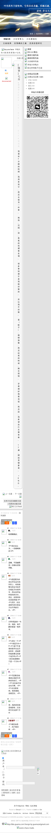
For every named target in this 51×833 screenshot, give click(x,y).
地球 (6, 73)
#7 (8, 669)
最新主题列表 (33, 55)
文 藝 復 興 (6, 43)
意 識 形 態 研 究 (35, 43)
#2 (8, 540)
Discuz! (18, 810)
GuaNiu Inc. (17, 813)
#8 (8, 699)
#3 (8, 557)
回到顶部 (4, 790)
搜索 (29, 49)
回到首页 (6, 792)
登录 (31, 33)
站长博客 (33, 806)
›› (15, 523)
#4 (8, 573)
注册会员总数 (33, 76)
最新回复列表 (33, 58)
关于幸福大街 (19, 806)
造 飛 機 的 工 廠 (20, 43)
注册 (47, 33)
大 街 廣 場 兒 (31, 39)
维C (9, 542)
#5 (8, 616)
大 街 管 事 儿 (18, 39)
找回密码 (39, 33)
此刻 (30, 88)
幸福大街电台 (33, 64)
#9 (8, 718)
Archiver (25, 813)
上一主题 (9, 494)
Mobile (31, 813)
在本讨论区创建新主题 (12, 501)
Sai (41, 810)
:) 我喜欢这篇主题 (14, 503)
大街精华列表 (33, 61)
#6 (8, 635)
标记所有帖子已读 (34, 68)
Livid (35, 810)
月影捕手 (11, 720)
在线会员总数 (33, 74)
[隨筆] (19, 69)
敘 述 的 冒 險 (9, 52)
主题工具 (20, 58)
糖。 (6, 70)
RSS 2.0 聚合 (32, 52)
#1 (8, 528)
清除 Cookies (7, 813)
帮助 (27, 806)
